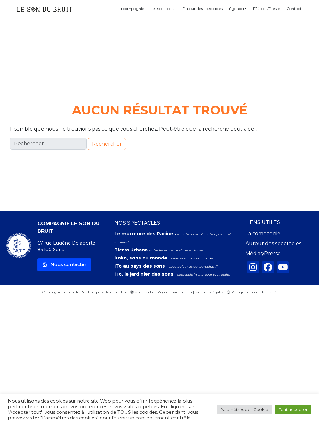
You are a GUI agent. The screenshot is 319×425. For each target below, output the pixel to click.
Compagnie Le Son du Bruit (65, 292)
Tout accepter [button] (293, 409)
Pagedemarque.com (175, 292)
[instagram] (253, 267)
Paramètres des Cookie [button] (244, 409)
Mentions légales (209, 292)
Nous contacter (68, 264)
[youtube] (283, 267)
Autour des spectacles (203, 8)
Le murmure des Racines (145, 233)
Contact (294, 8)
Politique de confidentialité (254, 292)
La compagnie (130, 8)
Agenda (236, 8)
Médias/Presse (266, 8)
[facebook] (268, 267)
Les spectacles (163, 8)
